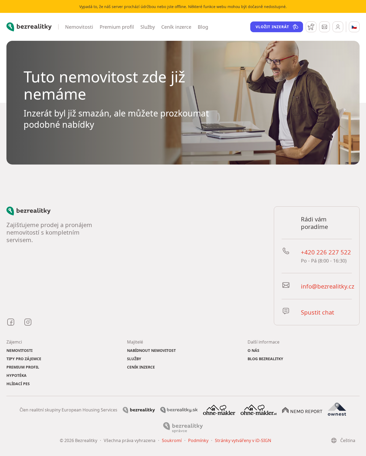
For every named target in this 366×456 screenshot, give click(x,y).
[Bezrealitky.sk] (179, 410)
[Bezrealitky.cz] (139, 410)
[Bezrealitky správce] (183, 427)
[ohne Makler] (219, 409)
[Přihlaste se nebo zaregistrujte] (338, 26)
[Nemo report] (302, 410)
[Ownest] (337, 409)
